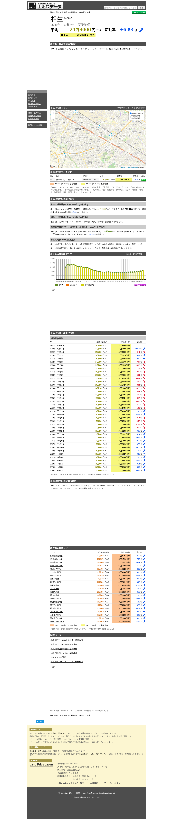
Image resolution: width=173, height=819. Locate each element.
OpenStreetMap (133, 167)
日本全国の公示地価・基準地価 (64, 653)
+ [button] (53, 113)
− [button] (53, 117)
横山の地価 (54, 595)
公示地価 (52, 733)
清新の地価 (54, 585)
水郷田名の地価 (56, 612)
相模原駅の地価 (56, 559)
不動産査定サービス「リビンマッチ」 (93, 754)
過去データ (32, 107)
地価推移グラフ (34, 104)
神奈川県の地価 (34, 113)
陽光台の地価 (55, 599)
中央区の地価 (33, 119)
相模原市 (73, 12)
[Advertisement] (37, 49)
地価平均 (31, 95)
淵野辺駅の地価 (56, 566)
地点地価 (31, 101)
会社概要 (94, 783)
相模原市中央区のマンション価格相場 (67, 662)
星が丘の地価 (55, 605)
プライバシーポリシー (112, 783)
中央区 (82, 12)
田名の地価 (54, 579)
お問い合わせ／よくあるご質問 (70, 783)
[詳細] (143, 180)
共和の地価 (54, 592)
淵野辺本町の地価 (57, 622)
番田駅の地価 (55, 576)
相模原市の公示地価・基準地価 (64, 644)
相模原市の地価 (34, 116)
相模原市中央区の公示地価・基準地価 (67, 640)
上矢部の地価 (55, 615)
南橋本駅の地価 (56, 562)
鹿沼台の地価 (55, 582)
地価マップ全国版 (35, 125)
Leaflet (123, 167)
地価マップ (32, 98)
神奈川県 (63, 12)
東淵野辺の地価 (56, 602)
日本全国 (54, 12)
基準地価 (60, 733)
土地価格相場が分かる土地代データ (86, 797)
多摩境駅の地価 (56, 556)
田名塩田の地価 (56, 618)
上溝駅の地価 (55, 572)
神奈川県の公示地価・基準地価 (64, 649)
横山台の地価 (55, 608)
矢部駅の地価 (55, 569)
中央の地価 (54, 589)
